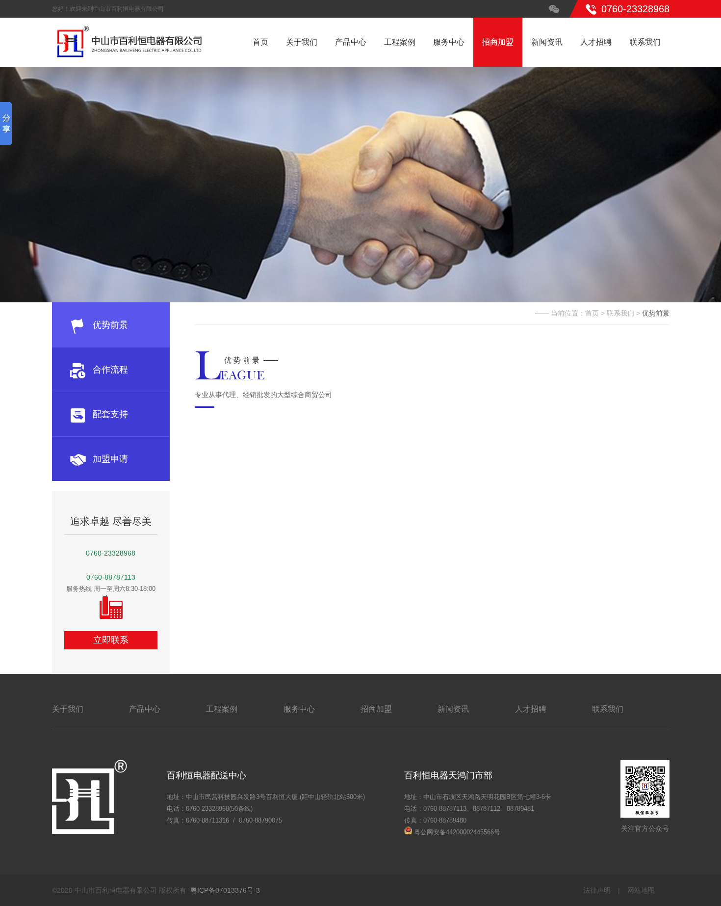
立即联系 (111, 640)
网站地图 (641, 890)
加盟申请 (110, 459)
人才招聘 (596, 42)
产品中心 (350, 42)
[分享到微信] (554, 8)
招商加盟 (498, 42)
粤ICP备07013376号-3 (225, 890)
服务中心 (448, 42)
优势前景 (110, 325)
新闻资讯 (547, 42)
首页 (260, 42)
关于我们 (301, 42)
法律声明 (597, 890)
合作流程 (110, 369)
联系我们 (645, 42)
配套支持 (110, 414)
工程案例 (399, 42)
